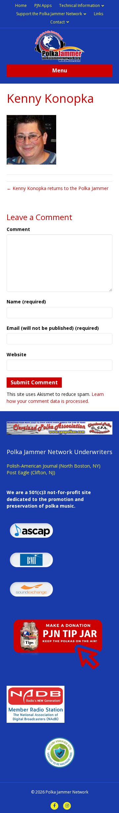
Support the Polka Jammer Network (49, 14)
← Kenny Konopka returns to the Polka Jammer (57, 188)
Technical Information (79, 5)
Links (98, 14)
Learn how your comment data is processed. (55, 397)
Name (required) (26, 301)
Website (16, 354)
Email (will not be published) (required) (53, 328)
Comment (18, 229)
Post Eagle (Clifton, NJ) (31, 472)
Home (21, 5)
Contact (57, 22)
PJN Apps (43, 5)
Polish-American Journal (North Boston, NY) (53, 466)
